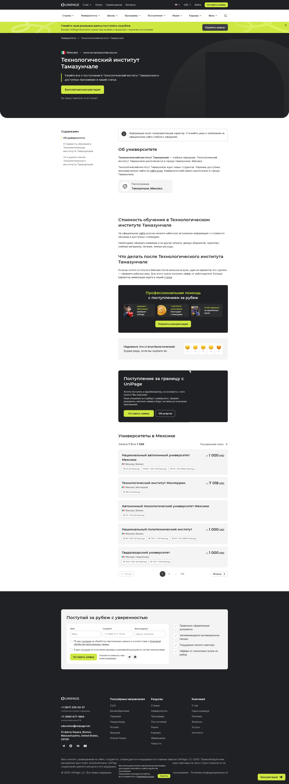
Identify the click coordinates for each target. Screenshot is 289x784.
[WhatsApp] (135, 657)
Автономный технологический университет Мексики (165, 506)
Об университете (74, 137)
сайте (142, 233)
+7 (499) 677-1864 (72, 716)
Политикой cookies (145, 776)
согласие (86, 641)
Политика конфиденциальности (209, 772)
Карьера (194, 15)
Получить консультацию (173, 323)
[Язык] (178, 5)
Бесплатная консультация (82, 89)
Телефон (107, 629)
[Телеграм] (63, 745)
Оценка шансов (114, 4)
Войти (198, 4)
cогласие (85, 649)
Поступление (155, 15)
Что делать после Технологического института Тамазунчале (78, 161)
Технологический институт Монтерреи (153, 483)
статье (168, 277)
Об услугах (165, 413)
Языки (175, 15)
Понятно (164, 776)
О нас (86, 4)
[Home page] (70, 4)
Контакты (130, 4)
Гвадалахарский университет (146, 552)
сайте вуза (156, 170)
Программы (131, 15)
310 (182, 574)
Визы (211, 15)
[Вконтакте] (78, 745)
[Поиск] (225, 15)
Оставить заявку (216, 4)
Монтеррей (142, 487)
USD (186, 4)
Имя (72, 629)
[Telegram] (129, 657)
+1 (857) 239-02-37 (73, 707)
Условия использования (174, 772)
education (75, 725)
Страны (66, 15)
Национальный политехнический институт (157, 529)
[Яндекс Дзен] (70, 745)
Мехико (140, 464)
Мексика (130, 464)
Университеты (89, 15)
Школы (111, 15)
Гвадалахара (142, 557)
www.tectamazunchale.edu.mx (100, 52)
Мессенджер (141, 629)
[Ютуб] (85, 745)
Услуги (98, 4)
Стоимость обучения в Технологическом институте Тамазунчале (78, 147)
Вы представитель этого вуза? (79, 98)
